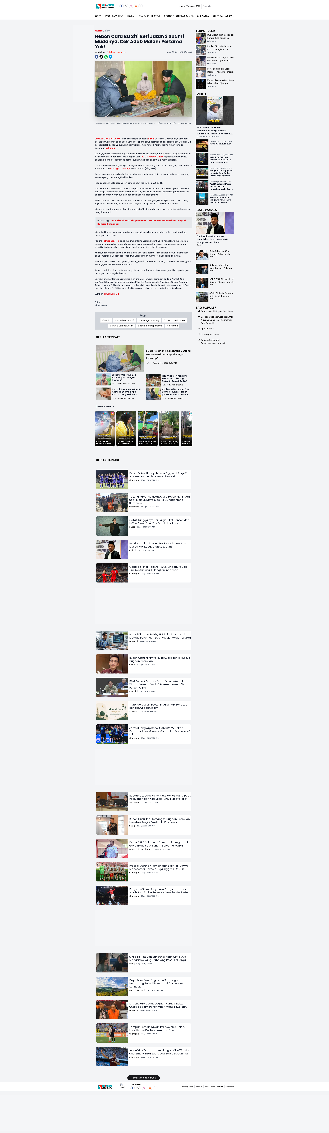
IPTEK (107, 16)
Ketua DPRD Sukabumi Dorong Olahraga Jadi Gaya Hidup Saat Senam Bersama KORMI (158, 844)
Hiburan (131, 16)
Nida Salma (100, 52)
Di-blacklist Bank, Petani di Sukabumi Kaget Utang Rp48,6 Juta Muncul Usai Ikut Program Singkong (220, 62)
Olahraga (144, 16)
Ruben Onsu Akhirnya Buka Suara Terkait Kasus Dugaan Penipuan (159, 659)
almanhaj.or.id (111, 240)
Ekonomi (155, 16)
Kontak (220, 1086)
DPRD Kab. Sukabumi (185, 16)
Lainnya (228, 16)
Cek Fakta (218, 16)
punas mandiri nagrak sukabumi (217, 311)
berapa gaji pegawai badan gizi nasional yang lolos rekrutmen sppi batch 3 (217, 320)
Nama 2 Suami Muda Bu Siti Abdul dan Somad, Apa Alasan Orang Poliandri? (126, 392)
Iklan (207, 1086)
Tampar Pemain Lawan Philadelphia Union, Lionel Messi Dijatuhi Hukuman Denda (157, 1028)
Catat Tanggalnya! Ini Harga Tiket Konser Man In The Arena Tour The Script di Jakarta (159, 521)
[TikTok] (140, 6)
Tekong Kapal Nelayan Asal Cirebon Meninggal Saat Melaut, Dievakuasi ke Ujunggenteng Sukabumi (159, 500)
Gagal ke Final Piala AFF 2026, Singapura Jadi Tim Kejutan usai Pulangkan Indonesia (158, 568)
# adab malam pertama (149, 325)
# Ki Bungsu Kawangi (149, 320)
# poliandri (172, 325)
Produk (132, 691)
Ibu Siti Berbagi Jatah (152, 156)
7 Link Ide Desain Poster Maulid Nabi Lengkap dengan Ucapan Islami (158, 706)
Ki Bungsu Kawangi (120, 168)
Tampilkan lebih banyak (143, 1077)
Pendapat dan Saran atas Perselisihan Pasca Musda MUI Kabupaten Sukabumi (158, 545)
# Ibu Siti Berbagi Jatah (121, 325)
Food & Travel (136, 990)
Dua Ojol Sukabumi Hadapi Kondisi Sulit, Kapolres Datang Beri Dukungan (220, 38)
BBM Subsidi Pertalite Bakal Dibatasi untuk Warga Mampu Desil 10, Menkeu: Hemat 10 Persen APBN (156, 684)
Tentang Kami (187, 1086)
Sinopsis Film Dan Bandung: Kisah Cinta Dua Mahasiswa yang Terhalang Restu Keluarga (157, 958)
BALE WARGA (203, 16)
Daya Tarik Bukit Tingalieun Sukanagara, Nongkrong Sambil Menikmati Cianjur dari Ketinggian (156, 983)
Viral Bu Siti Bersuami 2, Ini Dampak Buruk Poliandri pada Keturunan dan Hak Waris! (175, 393)
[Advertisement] (83, 71)
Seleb (132, 664)
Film (131, 963)
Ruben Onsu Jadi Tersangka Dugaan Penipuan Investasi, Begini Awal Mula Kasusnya (159, 820)
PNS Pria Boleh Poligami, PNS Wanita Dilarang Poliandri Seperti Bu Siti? (174, 378)
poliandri (110, 148)
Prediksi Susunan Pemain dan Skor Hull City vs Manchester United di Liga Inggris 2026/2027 (158, 867)
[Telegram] (110, 57)
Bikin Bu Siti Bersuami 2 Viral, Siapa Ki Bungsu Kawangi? (124, 377)
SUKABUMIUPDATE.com (107, 138)
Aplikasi (133, 711)
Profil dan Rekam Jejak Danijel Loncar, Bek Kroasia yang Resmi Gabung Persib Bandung (220, 73)
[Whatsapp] (106, 57)
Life (148, 363)
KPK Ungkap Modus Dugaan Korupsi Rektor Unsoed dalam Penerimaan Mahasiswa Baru (158, 1005)
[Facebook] (121, 6)
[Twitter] (126, 6)
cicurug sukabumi (210, 334)
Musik (132, 526)
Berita (98, 16)
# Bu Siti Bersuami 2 (124, 320)
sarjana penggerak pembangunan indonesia (213, 342)
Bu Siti (151, 138)
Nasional (133, 641)
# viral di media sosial (174, 320)
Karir (213, 1086)
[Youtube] (136, 6)
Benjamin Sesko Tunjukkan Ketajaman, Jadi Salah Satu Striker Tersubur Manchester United (159, 890)
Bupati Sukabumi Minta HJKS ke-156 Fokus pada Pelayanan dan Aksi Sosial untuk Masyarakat (160, 797)
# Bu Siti (106, 320)
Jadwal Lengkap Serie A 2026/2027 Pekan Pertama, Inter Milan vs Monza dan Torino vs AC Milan (160, 731)
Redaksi (199, 1086)
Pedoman (230, 1086)
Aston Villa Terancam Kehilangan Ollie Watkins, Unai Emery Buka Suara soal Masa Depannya (159, 1052)
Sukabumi (134, 506)
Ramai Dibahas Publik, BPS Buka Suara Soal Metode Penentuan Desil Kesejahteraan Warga (160, 636)
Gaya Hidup (117, 16)
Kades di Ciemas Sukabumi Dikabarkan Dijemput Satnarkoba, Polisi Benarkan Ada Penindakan (220, 85)
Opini (131, 550)
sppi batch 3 (207, 328)
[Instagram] (131, 6)
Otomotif (169, 16)
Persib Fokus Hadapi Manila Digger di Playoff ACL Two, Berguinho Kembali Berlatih (158, 474)
